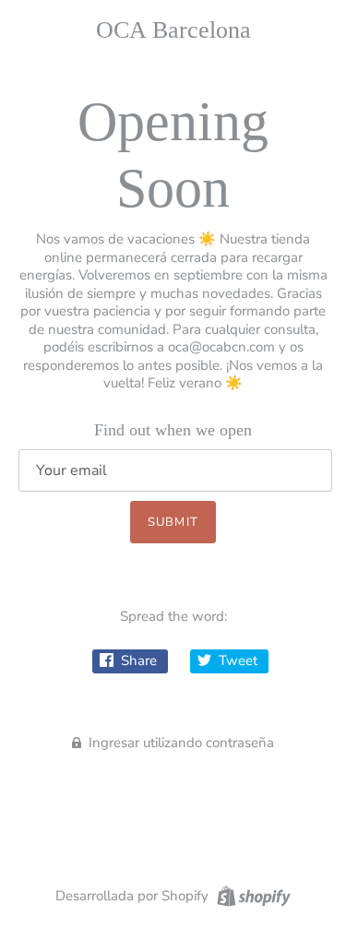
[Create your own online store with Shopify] (251, 895)
